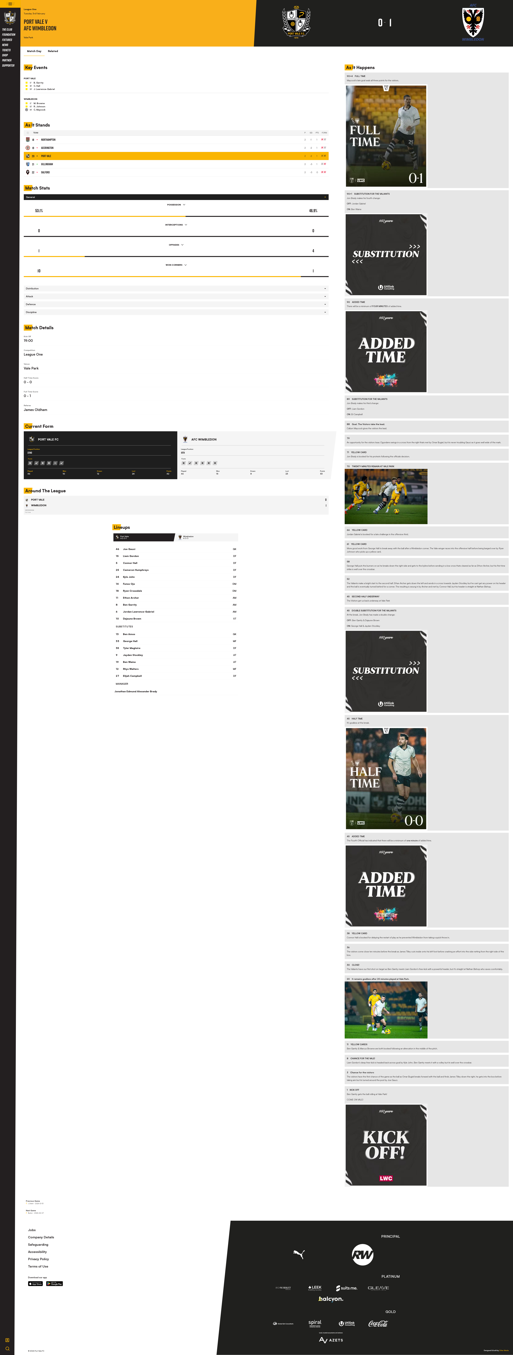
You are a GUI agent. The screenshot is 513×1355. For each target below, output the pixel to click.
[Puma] (299, 1255)
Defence (31, 304)
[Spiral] (315, 1324)
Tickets (6, 50)
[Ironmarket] (283, 1288)
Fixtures (7, 40)
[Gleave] (378, 1288)
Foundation (8, 34)
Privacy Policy (38, 1259)
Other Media (504, 1350)
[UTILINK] (346, 1324)
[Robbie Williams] (362, 1254)
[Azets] (330, 1338)
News (5, 45)
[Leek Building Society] (315, 1288)
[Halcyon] (330, 1299)
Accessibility (37, 1252)
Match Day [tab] (34, 51)
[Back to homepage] (10, 17)
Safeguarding (38, 1244)
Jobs (32, 1230)
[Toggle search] (7, 1348)
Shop (5, 55)
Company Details (41, 1237)
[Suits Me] (346, 1288)
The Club (7, 29)
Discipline (31, 312)
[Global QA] (283, 1324)
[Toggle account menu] (7, 1340)
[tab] (144, 537)
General (30, 197)
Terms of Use (38, 1266)
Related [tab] (53, 51)
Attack (29, 296)
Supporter (8, 65)
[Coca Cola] (378, 1323)
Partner (6, 60)
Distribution (32, 288)
